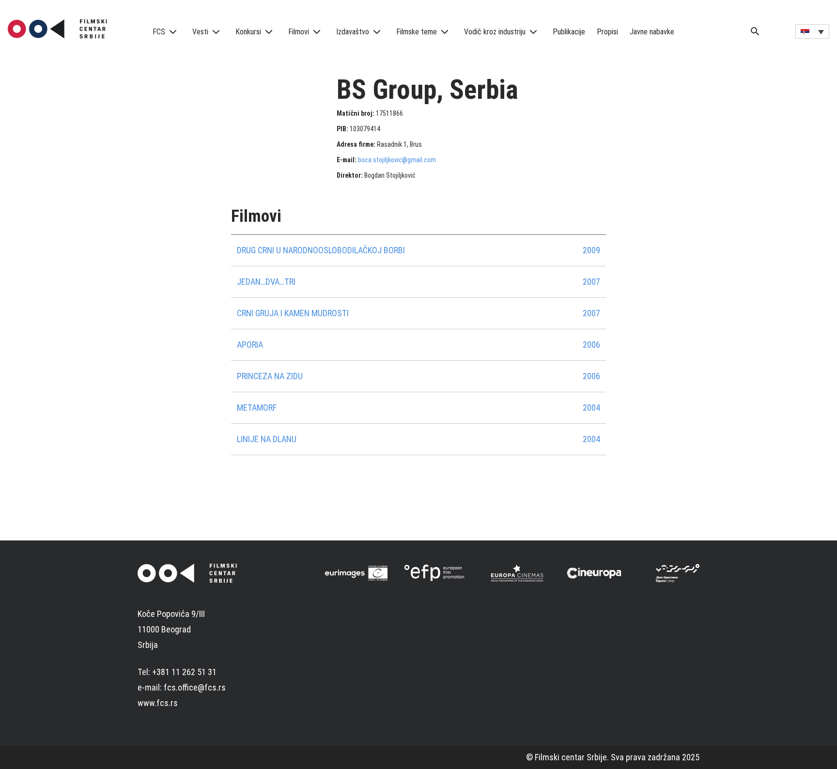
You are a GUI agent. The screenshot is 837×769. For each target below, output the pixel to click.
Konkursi (248, 31)
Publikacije (569, 31)
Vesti (200, 31)
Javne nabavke (652, 31)
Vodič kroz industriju (495, 31)
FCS (159, 31)
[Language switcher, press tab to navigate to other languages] (812, 31)
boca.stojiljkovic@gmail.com (397, 160)
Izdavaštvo (352, 31)
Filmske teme (416, 31)
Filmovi (298, 31)
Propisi (607, 31)
